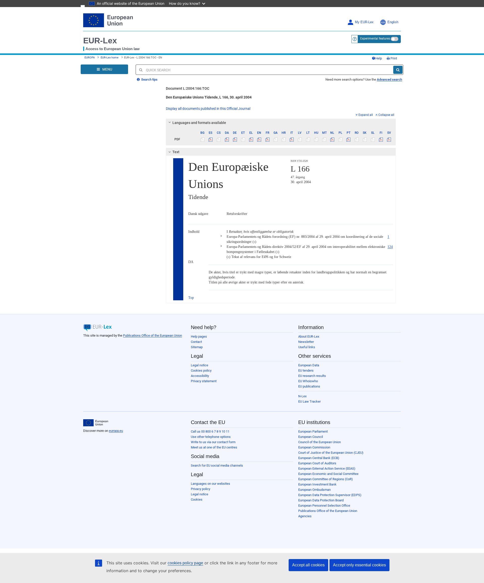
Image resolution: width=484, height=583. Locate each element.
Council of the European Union (319, 442)
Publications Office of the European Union (152, 335)
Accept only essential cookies (359, 565)
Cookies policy (201, 370)
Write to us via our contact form (213, 442)
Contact (196, 342)
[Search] (398, 70)
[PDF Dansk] (227, 139)
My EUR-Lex (364, 22)
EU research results (312, 376)
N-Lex (302, 396)
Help (378, 58)
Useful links (306, 347)
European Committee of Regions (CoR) (325, 479)
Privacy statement (204, 381)
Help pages (199, 336)
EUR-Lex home (109, 57)
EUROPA (89, 57)
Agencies (305, 516)
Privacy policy (200, 489)
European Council (310, 437)
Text (175, 152)
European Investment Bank (317, 484)
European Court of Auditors (317, 463)
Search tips (149, 79)
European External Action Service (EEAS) (326, 468)
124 (390, 247)
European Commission (314, 447)
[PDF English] (259, 139)
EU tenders (306, 370)
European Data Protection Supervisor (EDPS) (329, 495)
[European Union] (95, 422)
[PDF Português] (348, 139)
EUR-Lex (100, 40)
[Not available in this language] (202, 139)
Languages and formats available (199, 123)
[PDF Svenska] (389, 139)
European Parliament (313, 431)
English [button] (392, 22)
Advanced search (389, 79)
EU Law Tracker (309, 401)
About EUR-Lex (308, 336)
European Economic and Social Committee (328, 474)
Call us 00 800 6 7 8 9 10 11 (210, 431)
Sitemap (197, 347)
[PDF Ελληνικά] (251, 139)
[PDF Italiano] (292, 139)
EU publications (309, 386)
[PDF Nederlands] (332, 139)
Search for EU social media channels (217, 465)
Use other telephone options (211, 437)
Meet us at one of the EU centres (214, 447)
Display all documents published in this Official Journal (208, 109)
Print (393, 58)
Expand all (365, 115)
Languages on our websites (210, 483)
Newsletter (306, 342)
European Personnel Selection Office (324, 505)
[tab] (281, 122)
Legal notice (199, 365)
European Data (308, 365)
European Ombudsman (314, 490)
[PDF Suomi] (381, 139)
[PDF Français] (267, 139)
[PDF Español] (211, 139)
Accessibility (200, 376)
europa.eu (116, 431)
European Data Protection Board (321, 500)
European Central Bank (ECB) (318, 458)
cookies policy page (185, 563)
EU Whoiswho (308, 381)
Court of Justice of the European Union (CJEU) (331, 453)
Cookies (196, 499)
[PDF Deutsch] (235, 139)
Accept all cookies (308, 565)
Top (191, 298)
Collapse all (386, 115)
